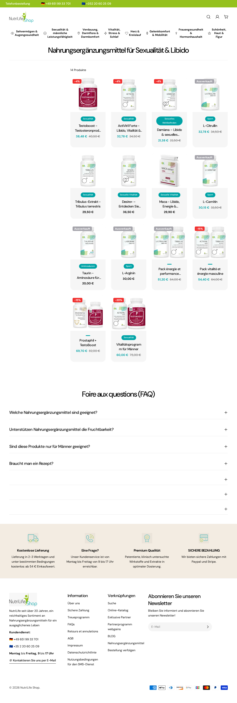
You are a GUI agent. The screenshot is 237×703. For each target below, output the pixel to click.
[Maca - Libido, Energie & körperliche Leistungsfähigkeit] (169, 170)
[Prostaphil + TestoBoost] (88, 313)
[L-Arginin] (128, 241)
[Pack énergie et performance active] (169, 241)
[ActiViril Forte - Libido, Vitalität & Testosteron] (128, 94)
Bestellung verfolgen (121, 650)
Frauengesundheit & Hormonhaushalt (191, 33)
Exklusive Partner (119, 617)
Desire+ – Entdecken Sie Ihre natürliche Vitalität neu (128, 204)
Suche (112, 603)
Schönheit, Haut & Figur (219, 33)
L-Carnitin (210, 202)
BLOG (111, 636)
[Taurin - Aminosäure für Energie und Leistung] (88, 241)
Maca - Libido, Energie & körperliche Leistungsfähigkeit (169, 204)
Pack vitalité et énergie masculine (210, 271)
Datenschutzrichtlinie (82, 652)
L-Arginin (128, 273)
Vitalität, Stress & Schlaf (114, 33)
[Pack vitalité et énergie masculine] (210, 241)
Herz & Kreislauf (135, 33)
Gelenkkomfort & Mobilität (160, 33)
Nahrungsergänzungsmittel (126, 643)
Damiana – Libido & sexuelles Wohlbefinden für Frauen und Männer (169, 132)
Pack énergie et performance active (169, 271)
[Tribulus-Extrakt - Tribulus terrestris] (88, 170)
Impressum (75, 645)
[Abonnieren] (208, 627)
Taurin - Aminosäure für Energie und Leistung (88, 275)
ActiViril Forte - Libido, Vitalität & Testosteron (129, 128)
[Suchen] (208, 17)
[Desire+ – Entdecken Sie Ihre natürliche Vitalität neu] (128, 170)
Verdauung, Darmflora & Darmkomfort (90, 33)
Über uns (74, 603)
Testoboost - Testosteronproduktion (88, 128)
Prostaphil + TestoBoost (87, 342)
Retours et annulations (83, 631)
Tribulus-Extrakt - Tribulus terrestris (88, 204)
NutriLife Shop (29, 688)
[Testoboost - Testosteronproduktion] (88, 94)
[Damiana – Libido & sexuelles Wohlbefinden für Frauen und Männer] (169, 94)
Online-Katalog (118, 610)
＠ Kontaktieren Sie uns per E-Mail (32, 660)
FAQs (71, 624)
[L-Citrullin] (210, 94)
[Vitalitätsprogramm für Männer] (128, 313)
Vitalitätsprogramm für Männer (128, 346)
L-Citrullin (210, 126)
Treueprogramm (78, 617)
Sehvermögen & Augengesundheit (27, 33)
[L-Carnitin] (210, 170)
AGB (71, 638)
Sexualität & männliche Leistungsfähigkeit (60, 33)
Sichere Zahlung (78, 610)
